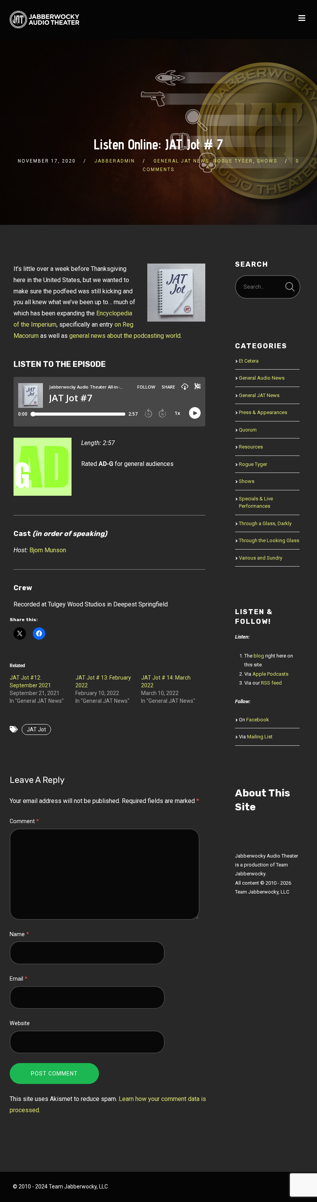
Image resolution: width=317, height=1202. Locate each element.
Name (19, 934)
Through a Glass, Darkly (265, 523)
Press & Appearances (263, 412)
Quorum (248, 430)
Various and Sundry (260, 558)
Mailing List (260, 737)
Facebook (257, 720)
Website (20, 1023)
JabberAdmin (114, 161)
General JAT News (181, 161)
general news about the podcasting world (125, 335)
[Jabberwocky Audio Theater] (44, 19)
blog (259, 656)
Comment (24, 821)
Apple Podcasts (270, 674)
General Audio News (262, 378)
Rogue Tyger (233, 161)
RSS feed (271, 683)
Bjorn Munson (47, 550)
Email (18, 979)
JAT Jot (36, 729)
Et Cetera (249, 361)
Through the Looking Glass (269, 540)
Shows (267, 161)
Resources (251, 447)
